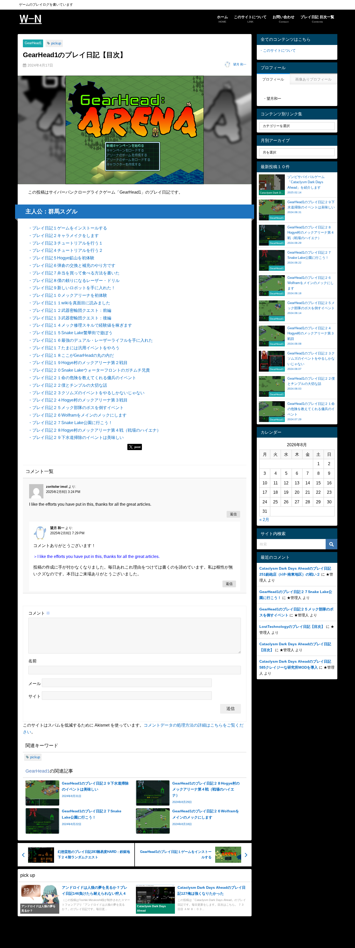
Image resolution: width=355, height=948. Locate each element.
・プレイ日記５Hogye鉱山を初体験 (61, 258)
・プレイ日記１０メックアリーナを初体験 (67, 295)
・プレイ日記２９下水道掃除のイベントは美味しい (76, 437)
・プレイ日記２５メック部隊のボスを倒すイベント (76, 407)
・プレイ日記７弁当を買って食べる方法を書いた (74, 273)
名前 (32, 661)
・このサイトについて (277, 50)
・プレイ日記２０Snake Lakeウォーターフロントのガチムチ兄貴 (89, 370)
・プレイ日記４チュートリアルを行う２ (65, 250)
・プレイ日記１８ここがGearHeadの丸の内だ (71, 355)
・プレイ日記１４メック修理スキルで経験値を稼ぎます (80, 325)
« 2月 (264, 519)
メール (34, 683)
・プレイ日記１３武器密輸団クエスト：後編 (69, 318)
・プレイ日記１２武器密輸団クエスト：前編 (69, 310)
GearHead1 (33, 43)
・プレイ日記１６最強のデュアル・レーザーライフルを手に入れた (90, 340)
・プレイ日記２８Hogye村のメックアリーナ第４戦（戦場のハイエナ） (94, 430)
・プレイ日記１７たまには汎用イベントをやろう (74, 348)
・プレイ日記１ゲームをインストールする (67, 228)
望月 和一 (239, 64)
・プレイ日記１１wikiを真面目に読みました (69, 303)
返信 (233, 514)
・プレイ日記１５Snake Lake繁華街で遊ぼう (70, 333)
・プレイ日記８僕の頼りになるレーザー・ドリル (74, 280)
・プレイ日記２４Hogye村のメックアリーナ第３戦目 (78, 400)
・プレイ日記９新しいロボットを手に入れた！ (71, 288)
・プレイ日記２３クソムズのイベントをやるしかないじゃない (86, 393)
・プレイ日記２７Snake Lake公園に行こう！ (70, 422)
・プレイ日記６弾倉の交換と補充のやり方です (71, 265)
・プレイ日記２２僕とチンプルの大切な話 (67, 385)
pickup (56, 43)
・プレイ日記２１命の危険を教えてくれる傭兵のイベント (82, 378)
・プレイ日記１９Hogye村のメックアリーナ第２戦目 (78, 362)
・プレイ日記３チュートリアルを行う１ (65, 243)
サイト (34, 696)
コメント (39, 613)
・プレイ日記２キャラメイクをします (63, 235)
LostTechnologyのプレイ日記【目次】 (292, 626)
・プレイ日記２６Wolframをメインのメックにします (77, 415)
